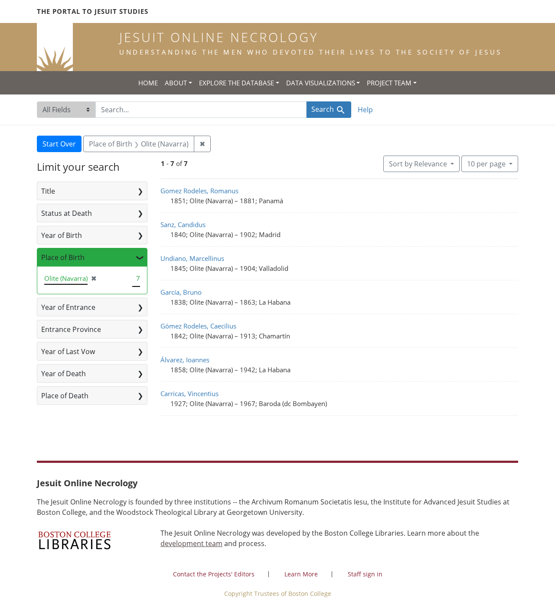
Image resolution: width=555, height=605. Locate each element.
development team (191, 543)
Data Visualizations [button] (320, 82)
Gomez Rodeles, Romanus (199, 190)
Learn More (301, 574)
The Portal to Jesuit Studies (92, 11)
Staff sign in (365, 574)
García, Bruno (181, 292)
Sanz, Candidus (183, 224)
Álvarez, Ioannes (184, 359)
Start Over (59, 144)
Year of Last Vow (68, 351)
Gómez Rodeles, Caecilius (198, 326)
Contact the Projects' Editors (214, 574)
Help (365, 109)
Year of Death (63, 373)
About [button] (176, 82)
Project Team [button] (389, 82)
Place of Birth (63, 257)
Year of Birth (61, 235)
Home (148, 82)
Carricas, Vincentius (189, 393)
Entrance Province (71, 329)
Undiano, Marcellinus (192, 258)
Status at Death (66, 213)
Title (48, 191)
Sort (418, 164)
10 (486, 164)
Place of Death (64, 395)
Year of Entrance (68, 307)
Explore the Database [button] (236, 82)
